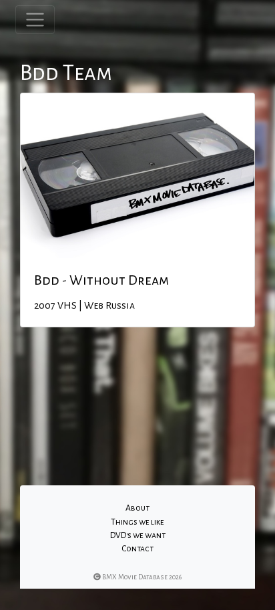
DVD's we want (138, 535)
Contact (137, 548)
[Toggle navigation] (35, 19)
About (137, 508)
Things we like (137, 522)
